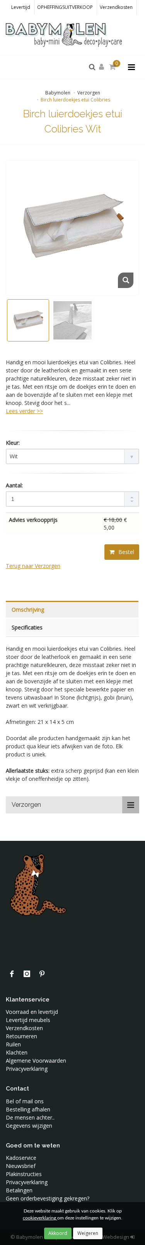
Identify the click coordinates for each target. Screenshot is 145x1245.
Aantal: (14, 485)
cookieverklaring (40, 1218)
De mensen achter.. (30, 1117)
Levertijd (20, 7)
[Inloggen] (103, 67)
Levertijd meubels (28, 1020)
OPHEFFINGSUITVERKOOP (65, 7)
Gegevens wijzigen (29, 1125)
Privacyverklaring (27, 1068)
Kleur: (13, 442)
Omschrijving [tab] (28, 609)
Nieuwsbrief (21, 1166)
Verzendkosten (116, 7)
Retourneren (21, 1036)
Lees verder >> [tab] (24, 411)
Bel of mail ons (25, 1101)
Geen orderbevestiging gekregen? (47, 1198)
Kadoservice (21, 1157)
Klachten (16, 1052)
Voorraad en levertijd (32, 1011)
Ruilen (13, 1044)
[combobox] (72, 456)
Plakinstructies (24, 1174)
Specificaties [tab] (27, 627)
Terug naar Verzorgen (33, 565)
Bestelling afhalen (28, 1109)
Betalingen (19, 1190)
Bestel (125, 552)
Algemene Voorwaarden (36, 1060)
